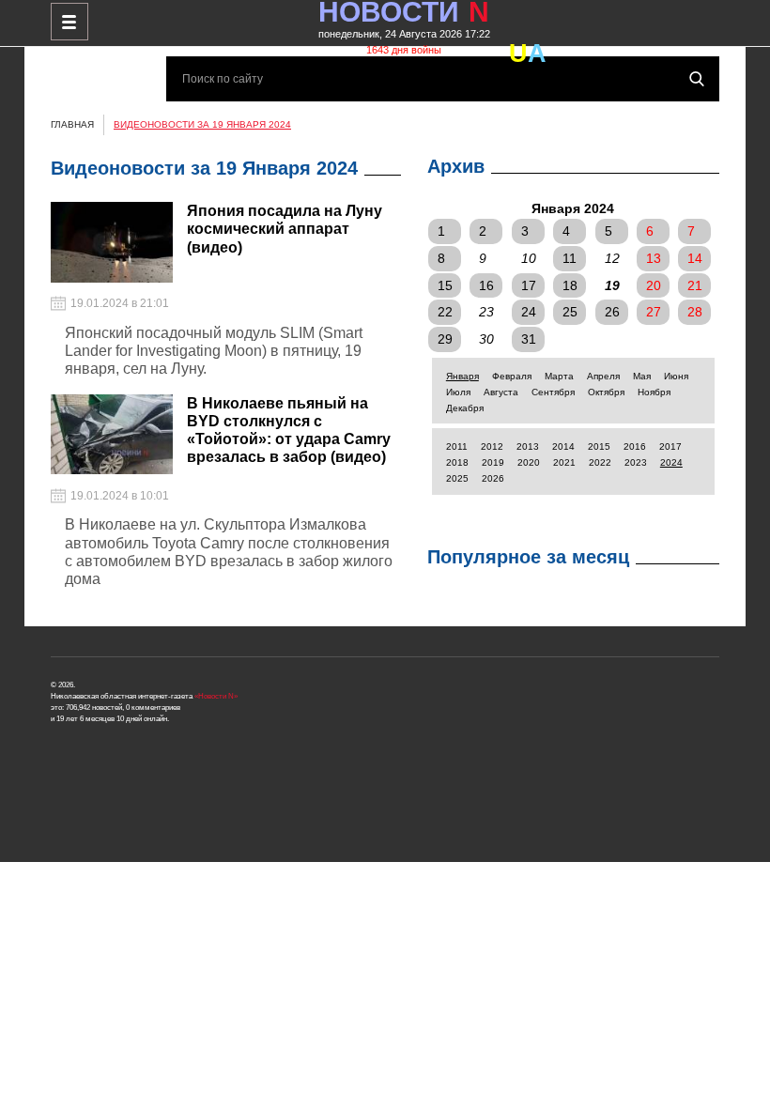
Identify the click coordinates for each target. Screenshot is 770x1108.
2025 (457, 478)
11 (569, 258)
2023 (635, 462)
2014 (563, 446)
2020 (528, 462)
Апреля (603, 376)
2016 (635, 446)
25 (570, 311)
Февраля (511, 376)
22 (445, 311)
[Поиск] (696, 78)
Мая (642, 376)
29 (445, 338)
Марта (559, 376)
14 (694, 258)
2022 (600, 462)
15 (445, 285)
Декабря (465, 408)
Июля (458, 392)
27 (653, 311)
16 (486, 285)
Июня (676, 376)
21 (694, 285)
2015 (599, 446)
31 (528, 338)
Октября (606, 392)
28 (694, 311)
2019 (493, 462)
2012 (492, 446)
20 (653, 285)
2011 (457, 446)
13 (653, 258)
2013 (527, 446)
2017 (670, 446)
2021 (564, 462)
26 (612, 311)
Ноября (654, 392)
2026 (493, 478)
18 (570, 285)
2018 (457, 462)
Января (462, 376)
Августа (501, 392)
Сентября (553, 392)
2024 (671, 462)
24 (528, 311)
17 (528, 285)
